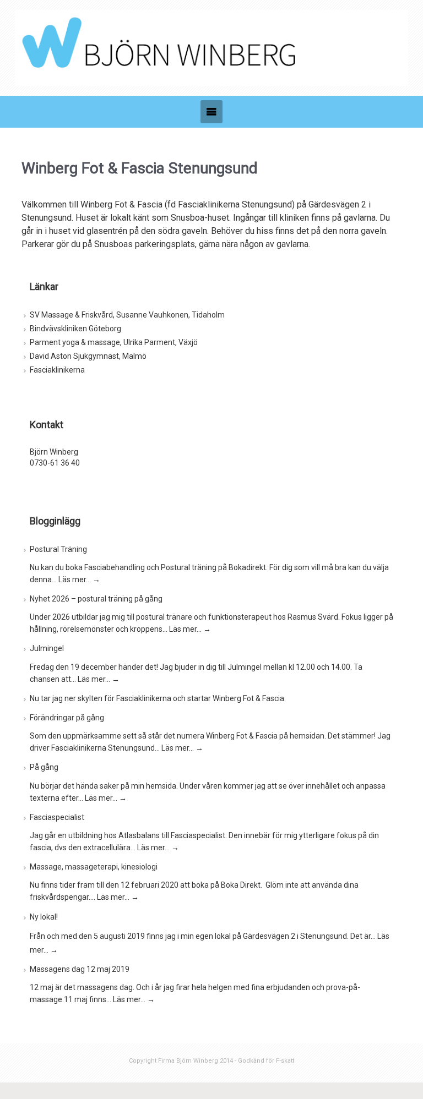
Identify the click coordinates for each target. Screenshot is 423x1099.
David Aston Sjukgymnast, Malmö (88, 356)
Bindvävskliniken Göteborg (75, 328)
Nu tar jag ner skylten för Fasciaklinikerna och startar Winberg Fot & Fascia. (158, 698)
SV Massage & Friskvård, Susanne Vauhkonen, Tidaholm (127, 314)
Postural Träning (58, 549)
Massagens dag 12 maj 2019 (79, 969)
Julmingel (47, 648)
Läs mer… (79, 579)
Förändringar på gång (67, 717)
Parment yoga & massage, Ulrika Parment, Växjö (114, 342)
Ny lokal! (44, 916)
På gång (44, 767)
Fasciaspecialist (57, 817)
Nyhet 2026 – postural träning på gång (96, 598)
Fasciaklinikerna (57, 369)
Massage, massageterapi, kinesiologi (94, 866)
